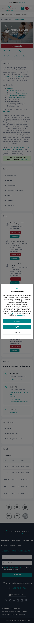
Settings (17, 333)
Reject (17, 327)
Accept (17, 321)
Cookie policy (20, 315)
